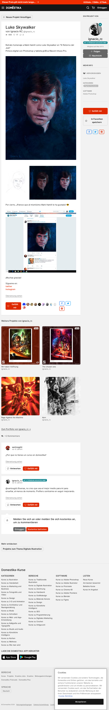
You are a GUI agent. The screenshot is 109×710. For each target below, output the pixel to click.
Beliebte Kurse (89, 586)
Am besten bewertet (91, 583)
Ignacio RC (23, 31)
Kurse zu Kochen (8, 638)
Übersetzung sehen (14, 296)
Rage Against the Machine (12, 417)
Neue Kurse (88, 580)
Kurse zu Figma (62, 600)
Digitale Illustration (91, 86)
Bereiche (33, 576)
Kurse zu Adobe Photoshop (67, 580)
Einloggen (102, 7)
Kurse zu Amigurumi (37, 625)
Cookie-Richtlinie (65, 696)
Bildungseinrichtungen (43, 676)
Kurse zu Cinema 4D (64, 590)
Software (61, 576)
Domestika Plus (24, 680)
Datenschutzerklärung (41, 704)
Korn (44, 417)
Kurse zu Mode (7, 611)
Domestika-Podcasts (9, 680)
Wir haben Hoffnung (9, 367)
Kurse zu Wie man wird (10, 645)
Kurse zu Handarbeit (9, 583)
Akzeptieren (80, 702)
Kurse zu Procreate (64, 586)
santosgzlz (17, 447)
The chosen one (49, 367)
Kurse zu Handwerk (37, 592)
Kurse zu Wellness (8, 642)
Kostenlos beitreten (37, 529)
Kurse (3, 676)
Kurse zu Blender (63, 596)
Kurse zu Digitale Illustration (40, 585)
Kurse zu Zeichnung (37, 589)
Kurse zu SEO (34, 611)
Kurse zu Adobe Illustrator (66, 583)
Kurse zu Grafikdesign (38, 595)
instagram (10, 289)
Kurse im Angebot (90, 590)
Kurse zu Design (8, 598)
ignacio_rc (27, 321)
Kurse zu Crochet (36, 621)
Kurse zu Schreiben (9, 614)
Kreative (30, 676)
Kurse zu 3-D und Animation (13, 601)
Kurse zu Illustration (9, 580)
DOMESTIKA (13, 7)
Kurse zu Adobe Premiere (66, 593)
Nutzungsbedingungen (24, 704)
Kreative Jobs (20, 676)
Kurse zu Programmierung (39, 615)
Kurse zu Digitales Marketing (40, 618)
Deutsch (6, 691)
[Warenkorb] (93, 7)
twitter (9, 286)
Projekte (10, 676)
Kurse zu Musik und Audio (12, 629)
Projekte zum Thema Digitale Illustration (22, 549)
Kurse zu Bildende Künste (39, 599)
